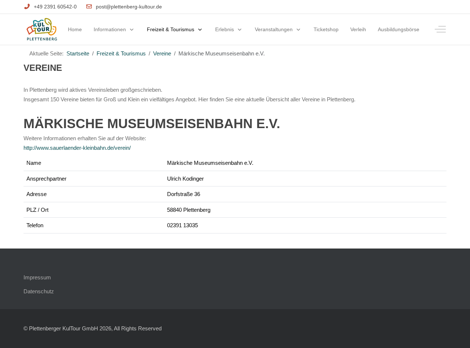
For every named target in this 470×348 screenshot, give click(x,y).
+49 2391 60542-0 (55, 7)
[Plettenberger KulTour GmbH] (42, 29)
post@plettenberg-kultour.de (129, 7)
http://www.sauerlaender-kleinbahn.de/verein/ (77, 148)
